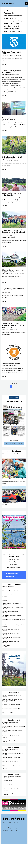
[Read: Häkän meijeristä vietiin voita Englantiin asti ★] (14, 259)
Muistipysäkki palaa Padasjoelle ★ (10, 611)
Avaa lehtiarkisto (14, 440)
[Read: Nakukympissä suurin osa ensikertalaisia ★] (14, 182)
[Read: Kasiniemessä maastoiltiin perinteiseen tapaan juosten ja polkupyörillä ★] (14, 313)
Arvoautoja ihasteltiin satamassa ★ (10, 502)
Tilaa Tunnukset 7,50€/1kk (14, 443)
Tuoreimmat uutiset (14, 584)
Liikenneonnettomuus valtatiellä (10, 454)
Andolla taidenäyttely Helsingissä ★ (11, 629)
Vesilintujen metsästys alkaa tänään (11, 641)
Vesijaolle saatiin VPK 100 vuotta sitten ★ (12, 607)
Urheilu (17, 197)
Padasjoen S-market (14, 559)
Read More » (5, 64)
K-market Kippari (13, 562)
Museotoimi (8, 74)
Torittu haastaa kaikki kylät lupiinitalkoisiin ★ (12, 158)
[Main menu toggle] (26, 3)
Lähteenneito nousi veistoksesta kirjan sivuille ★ (13, 766)
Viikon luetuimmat (14, 451)
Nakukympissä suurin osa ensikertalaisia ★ (11, 194)
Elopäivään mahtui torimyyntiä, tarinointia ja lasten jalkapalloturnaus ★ (12, 700)
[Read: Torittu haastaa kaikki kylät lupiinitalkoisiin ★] (14, 145)
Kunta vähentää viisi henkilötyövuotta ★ (14, 789)
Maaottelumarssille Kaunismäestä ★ (11, 736)
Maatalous (11, 273)
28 (20, 386)
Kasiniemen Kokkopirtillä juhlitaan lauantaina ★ (11, 53)
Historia (3, 273)
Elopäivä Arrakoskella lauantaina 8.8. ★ (12, 708)
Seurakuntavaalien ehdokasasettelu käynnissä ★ (13, 620)
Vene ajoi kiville (6, 645)
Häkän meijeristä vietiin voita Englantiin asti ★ (12, 271)
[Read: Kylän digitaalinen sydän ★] (14, 108)
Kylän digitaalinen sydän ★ (12, 118)
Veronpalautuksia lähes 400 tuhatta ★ (11, 615)
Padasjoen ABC (13, 564)
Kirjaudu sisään (14, 397)
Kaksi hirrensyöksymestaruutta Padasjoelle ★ (13, 726)
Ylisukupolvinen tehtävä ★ (8, 713)
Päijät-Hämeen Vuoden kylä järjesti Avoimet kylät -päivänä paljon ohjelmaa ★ (13, 232)
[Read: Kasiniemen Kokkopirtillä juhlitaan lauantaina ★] (14, 41)
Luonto (3, 161)
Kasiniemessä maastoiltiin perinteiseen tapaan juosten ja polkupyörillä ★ (13, 325)
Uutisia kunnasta (14, 774)
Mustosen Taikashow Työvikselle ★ (11, 633)
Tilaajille (13, 56)
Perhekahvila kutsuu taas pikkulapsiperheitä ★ (13, 625)
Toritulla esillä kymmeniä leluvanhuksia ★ (11, 72)
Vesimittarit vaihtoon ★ (10, 784)
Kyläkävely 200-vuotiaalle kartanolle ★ (12, 704)
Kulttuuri (11, 747)
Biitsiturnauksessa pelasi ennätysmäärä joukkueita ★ (12, 731)
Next (14, 389)
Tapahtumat (8, 56)
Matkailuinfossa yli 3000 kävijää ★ (12, 793)
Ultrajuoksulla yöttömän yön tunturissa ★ (12, 740)
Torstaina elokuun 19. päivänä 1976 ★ (11, 603)
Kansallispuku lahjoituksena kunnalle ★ (11, 637)
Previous (14, 383)
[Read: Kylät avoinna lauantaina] (14, 352)
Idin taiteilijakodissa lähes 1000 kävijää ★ (12, 599)
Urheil (10, 720)
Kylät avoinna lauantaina (11, 364)
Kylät (3, 56)
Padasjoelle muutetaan (8, 586)
